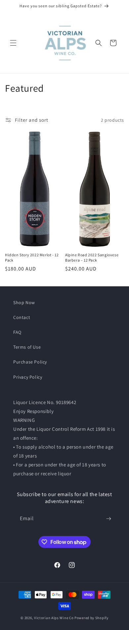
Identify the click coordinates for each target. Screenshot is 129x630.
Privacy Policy (27, 377)
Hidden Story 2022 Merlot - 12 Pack (32, 257)
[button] (13, 43)
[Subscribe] (108, 518)
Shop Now (24, 302)
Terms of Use (27, 347)
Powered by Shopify (91, 617)
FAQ (17, 332)
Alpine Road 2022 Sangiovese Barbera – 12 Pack (91, 257)
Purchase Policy (30, 362)
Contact (21, 317)
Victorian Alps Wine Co (53, 617)
